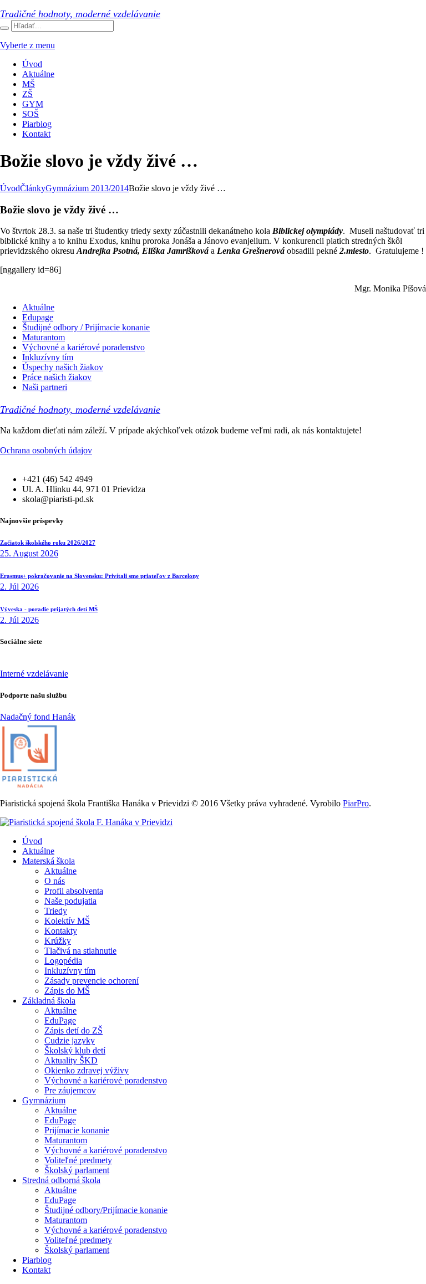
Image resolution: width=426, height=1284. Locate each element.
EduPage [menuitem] (60, 1020)
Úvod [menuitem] (32, 841)
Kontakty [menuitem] (60, 930)
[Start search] (4, 28)
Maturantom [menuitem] (65, 1140)
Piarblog (37, 124)
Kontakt (36, 134)
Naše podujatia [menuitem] (70, 901)
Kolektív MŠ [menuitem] (67, 920)
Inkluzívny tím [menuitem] (69, 970)
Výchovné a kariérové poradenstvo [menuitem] (105, 1080)
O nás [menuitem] (54, 881)
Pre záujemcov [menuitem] (70, 1090)
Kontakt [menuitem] (36, 1270)
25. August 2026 (29, 553)
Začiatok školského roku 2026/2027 (47, 542)
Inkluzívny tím (47, 357)
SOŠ (30, 114)
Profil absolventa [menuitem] (73, 891)
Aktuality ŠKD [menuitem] (71, 1060)
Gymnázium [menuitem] (43, 1100)
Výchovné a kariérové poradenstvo (83, 347)
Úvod (32, 64)
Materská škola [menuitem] (48, 861)
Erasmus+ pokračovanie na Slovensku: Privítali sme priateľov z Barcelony (99, 575)
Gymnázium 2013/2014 (87, 188)
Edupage (37, 317)
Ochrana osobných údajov (46, 450)
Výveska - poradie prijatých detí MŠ (49, 609)
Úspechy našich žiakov (62, 367)
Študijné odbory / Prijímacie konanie (86, 327)
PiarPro (356, 803)
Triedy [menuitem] (55, 910)
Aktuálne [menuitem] (38, 851)
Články (32, 188)
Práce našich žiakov (57, 377)
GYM (32, 104)
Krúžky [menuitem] (57, 940)
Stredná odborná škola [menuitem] (61, 1180)
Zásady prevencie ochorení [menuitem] (91, 980)
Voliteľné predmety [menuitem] (78, 1160)
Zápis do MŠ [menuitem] (67, 990)
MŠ (28, 84)
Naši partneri (44, 387)
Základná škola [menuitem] (48, 1000)
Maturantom (43, 337)
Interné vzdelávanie (34, 673)
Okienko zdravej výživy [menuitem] (86, 1070)
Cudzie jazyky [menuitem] (69, 1040)
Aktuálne (38, 74)
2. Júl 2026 (19, 586)
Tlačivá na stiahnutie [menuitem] (80, 950)
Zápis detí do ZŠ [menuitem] (73, 1030)
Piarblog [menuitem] (37, 1260)
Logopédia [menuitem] (63, 960)
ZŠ (27, 94)
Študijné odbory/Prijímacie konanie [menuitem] (106, 1210)
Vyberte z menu (27, 45)
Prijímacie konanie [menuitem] (76, 1130)
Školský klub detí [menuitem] (74, 1050)
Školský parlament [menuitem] (76, 1170)
